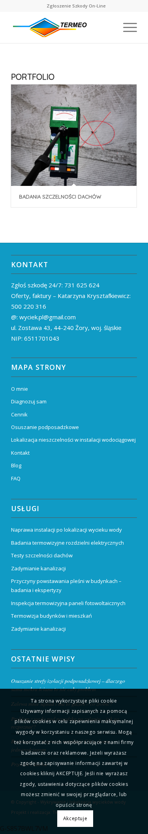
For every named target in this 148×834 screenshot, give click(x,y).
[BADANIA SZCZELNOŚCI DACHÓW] (74, 135)
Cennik (19, 414)
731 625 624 (81, 285)
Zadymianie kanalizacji (38, 568)
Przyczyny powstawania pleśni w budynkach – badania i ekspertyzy (66, 585)
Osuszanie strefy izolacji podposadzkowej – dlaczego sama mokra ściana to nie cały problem (68, 684)
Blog (16, 465)
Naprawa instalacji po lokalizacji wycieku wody (66, 529)
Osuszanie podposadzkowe (45, 427)
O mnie (19, 388)
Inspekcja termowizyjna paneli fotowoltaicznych (68, 603)
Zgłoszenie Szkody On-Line (76, 6)
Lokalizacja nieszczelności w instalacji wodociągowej (73, 439)
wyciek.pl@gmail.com (47, 317)
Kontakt (20, 452)
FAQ (16, 478)
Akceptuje (75, 818)
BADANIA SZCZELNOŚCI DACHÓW (60, 196)
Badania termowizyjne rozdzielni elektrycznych (67, 542)
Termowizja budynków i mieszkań (51, 615)
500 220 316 (28, 306)
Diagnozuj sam (29, 401)
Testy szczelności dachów (42, 555)
